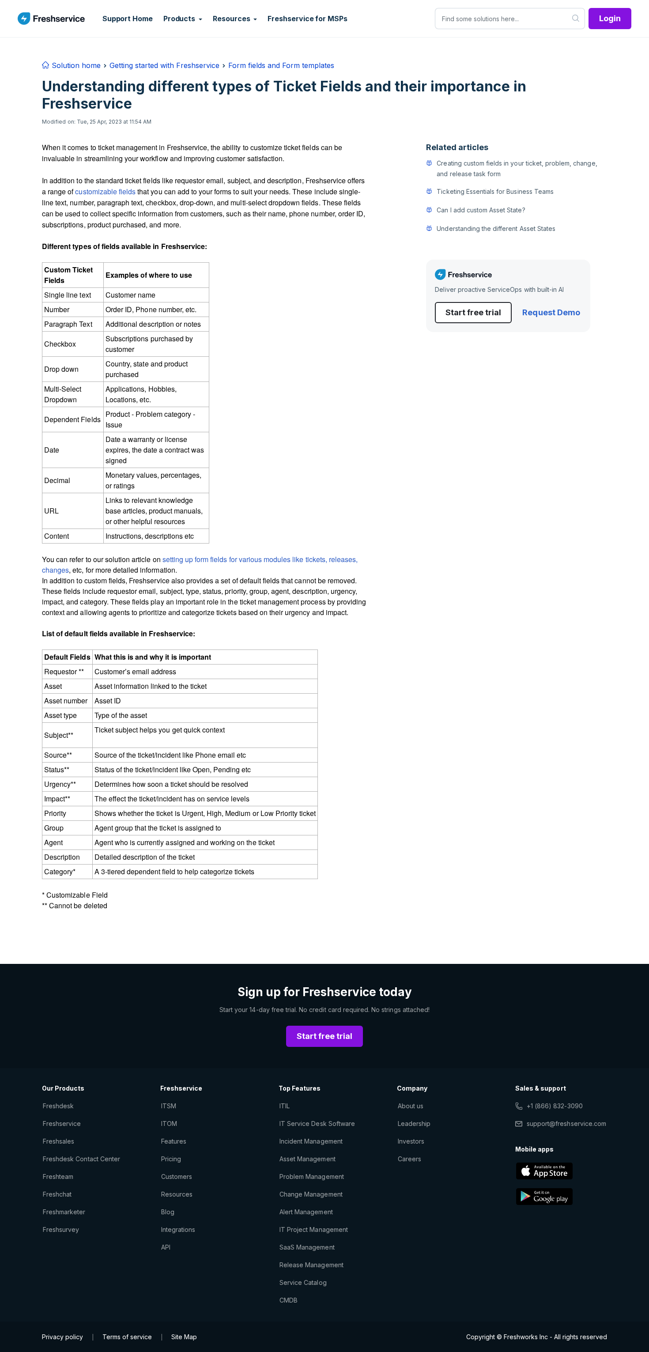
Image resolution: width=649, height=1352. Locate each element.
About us (410, 1106)
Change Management (311, 1194)
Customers (176, 1176)
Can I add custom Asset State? (481, 210)
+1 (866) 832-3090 (555, 1106)
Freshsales (58, 1141)
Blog (167, 1212)
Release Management (311, 1265)
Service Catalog (303, 1282)
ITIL (284, 1106)
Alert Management (306, 1212)
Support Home (127, 18)
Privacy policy (62, 1337)
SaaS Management (307, 1247)
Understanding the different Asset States (496, 228)
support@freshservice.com (566, 1123)
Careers (409, 1159)
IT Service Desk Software (317, 1123)
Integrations (178, 1229)
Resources (176, 1194)
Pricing (171, 1159)
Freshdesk (58, 1106)
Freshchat (57, 1194)
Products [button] (180, 18)
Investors (411, 1141)
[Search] (576, 18)
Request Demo (551, 312)
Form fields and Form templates (281, 65)
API (165, 1247)
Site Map (184, 1337)
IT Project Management (313, 1229)
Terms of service (127, 1337)
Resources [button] (232, 18)
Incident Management (311, 1141)
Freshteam (58, 1176)
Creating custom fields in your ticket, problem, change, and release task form (517, 168)
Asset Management (307, 1159)
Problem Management (311, 1176)
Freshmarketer (64, 1212)
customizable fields (105, 191)
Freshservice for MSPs (307, 18)
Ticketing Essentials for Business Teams (495, 191)
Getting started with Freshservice (164, 65)
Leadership (414, 1123)
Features (173, 1141)
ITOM (169, 1123)
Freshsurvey (61, 1229)
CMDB (288, 1300)
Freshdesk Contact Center (81, 1159)
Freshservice (62, 1123)
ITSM (168, 1106)
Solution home (75, 65)
